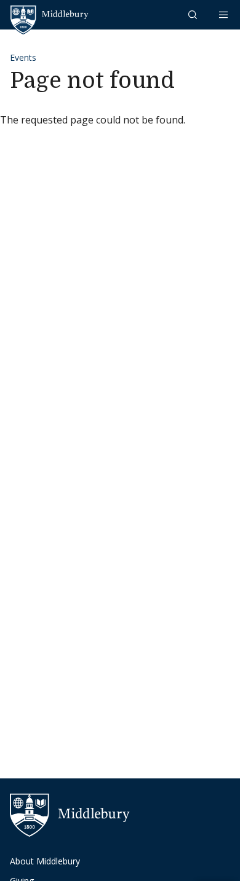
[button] (193, 14)
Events (23, 57)
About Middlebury (45, 861)
